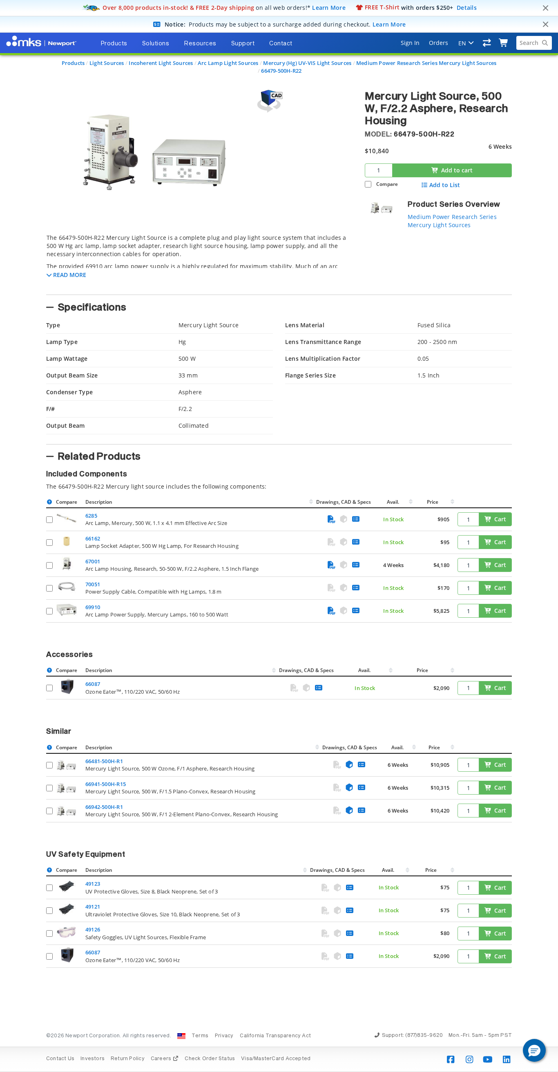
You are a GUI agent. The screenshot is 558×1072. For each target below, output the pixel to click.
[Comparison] (487, 43)
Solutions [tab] (156, 44)
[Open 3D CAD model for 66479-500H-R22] (268, 101)
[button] (534, 1050)
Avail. (393, 501)
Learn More (329, 7)
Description (98, 501)
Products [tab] (113, 44)
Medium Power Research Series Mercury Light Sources (426, 63)
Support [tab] (243, 44)
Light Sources (106, 63)
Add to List (444, 185)
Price (432, 501)
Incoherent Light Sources (161, 63)
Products (73, 63)
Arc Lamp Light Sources (228, 63)
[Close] (545, 8)
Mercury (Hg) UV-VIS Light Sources (307, 63)
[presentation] (279, 536)
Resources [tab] (200, 44)
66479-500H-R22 (281, 70)
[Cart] (503, 43)
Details (467, 7)
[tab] (199, 262)
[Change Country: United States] (181, 1036)
